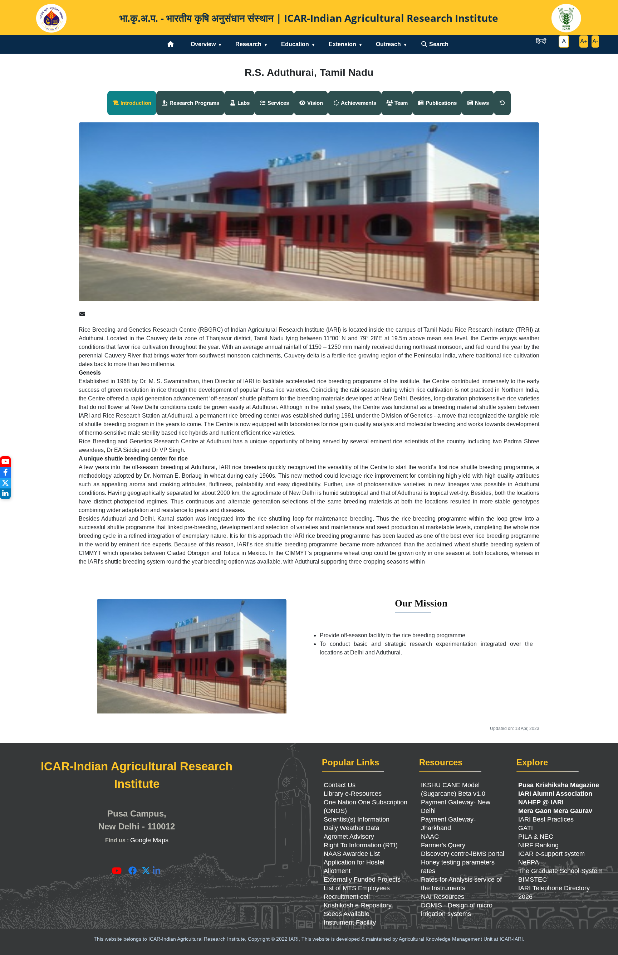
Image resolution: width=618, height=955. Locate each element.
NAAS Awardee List (352, 853)
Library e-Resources (353, 793)
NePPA (528, 862)
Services (277, 103)
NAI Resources (442, 896)
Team (400, 103)
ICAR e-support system (551, 853)
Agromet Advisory (349, 836)
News (481, 103)
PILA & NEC (535, 836)
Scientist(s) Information (356, 819)
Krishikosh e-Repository (358, 905)
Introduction (135, 103)
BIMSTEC (532, 879)
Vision (314, 103)
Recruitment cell (347, 896)
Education (295, 44)
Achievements (358, 103)
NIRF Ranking (538, 845)
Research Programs (193, 103)
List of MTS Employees (357, 888)
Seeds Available (346, 913)
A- (595, 41)
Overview (203, 44)
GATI (525, 828)
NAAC (430, 836)
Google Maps (149, 840)
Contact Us (339, 785)
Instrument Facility (350, 922)
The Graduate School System (560, 870)
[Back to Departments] (502, 103)
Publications (440, 103)
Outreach (388, 44)
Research (248, 44)
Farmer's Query (443, 845)
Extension (342, 44)
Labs (243, 103)
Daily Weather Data (351, 828)
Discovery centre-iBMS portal (462, 853)
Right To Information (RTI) (361, 845)
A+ (584, 41)
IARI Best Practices (546, 819)
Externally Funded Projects (362, 879)
